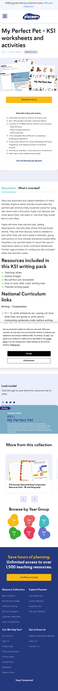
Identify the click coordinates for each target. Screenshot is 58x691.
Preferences (28, 361)
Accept (29, 354)
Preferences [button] (14, 345)
